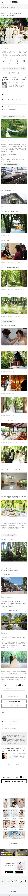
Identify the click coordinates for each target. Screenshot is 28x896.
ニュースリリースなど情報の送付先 (14, 886)
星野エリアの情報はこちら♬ (5, 633)
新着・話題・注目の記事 (14, 696)
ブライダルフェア (9, 5)
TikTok (4, 63)
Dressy (14, 2)
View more (14, 843)
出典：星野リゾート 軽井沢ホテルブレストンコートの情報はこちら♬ (12, 140)
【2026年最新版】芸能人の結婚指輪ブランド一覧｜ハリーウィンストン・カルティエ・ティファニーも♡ (13, 750)
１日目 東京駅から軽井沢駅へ (11, 103)
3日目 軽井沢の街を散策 (10, 109)
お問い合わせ (14, 891)
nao (8, 733)
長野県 (4, 11)
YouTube (17, 63)
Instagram (24, 63)
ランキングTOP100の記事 (14, 701)
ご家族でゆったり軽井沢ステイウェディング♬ (14, 99)
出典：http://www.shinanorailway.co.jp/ (7, 206)
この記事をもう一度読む (14, 705)
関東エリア (16, 5)
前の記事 (9, 764)
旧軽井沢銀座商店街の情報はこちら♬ (7, 597)
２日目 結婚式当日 (8, 106)
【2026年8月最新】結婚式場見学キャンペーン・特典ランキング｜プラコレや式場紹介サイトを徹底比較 (14, 79)
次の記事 (18, 764)
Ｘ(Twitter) (11, 63)
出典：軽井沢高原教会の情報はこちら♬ (7, 347)
